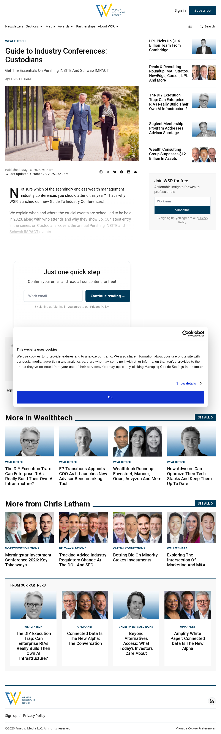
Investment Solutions (22, 548)
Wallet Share (177, 548)
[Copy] (101, 172)
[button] (11, 715)
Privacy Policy (99, 306)
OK (110, 397)
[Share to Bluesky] (115, 172)
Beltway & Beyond (72, 548)
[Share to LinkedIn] (129, 172)
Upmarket (84, 626)
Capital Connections (129, 548)
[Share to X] (108, 172)
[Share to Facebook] (122, 172)
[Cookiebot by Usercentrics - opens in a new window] (185, 333)
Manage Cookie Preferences (195, 728)
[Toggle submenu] (41, 26)
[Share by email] (136, 172)
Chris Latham (20, 79)
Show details (186, 383)
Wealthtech (15, 41)
